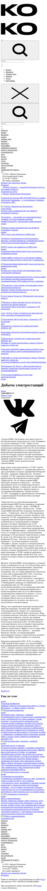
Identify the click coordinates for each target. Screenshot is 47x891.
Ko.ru (43, 879)
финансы (9, 72)
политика (5, 163)
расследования (7, 165)
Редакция (5, 185)
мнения (9, 76)
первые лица (11, 74)
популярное (6, 189)
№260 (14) (5, 691)
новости (4, 130)
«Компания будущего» (10, 170)
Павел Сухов (6, 395)
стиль (8, 78)
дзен (10, 183)
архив (3, 168)
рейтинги (5, 143)
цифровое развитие (9, 148)
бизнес (8, 70)
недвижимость (7, 152)
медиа (3, 157)
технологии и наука (9, 192)
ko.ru (40, 886)
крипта (4, 159)
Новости (14, 189)
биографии (10, 81)
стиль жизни (6, 209)
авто (3, 154)
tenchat (23, 183)
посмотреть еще (7, 818)
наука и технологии (9, 150)
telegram (4, 183)
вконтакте (16, 183)
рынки (3, 137)
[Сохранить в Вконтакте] (19, 416)
